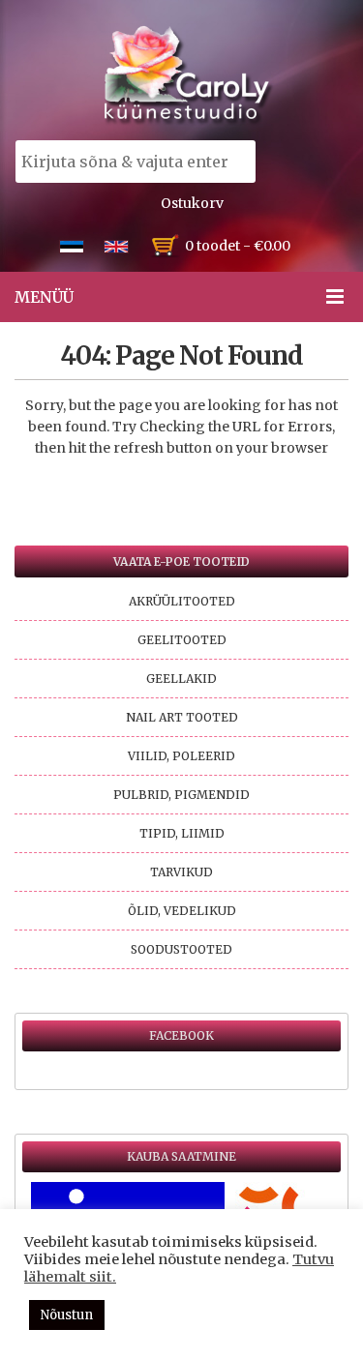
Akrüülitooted (182, 601)
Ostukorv (192, 203)
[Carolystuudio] (189, 75)
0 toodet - (237, 245)
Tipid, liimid (182, 833)
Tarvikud (181, 872)
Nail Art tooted (182, 717)
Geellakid (181, 678)
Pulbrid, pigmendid (181, 794)
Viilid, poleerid (181, 756)
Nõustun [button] (67, 1315)
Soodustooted (181, 949)
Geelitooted (182, 640)
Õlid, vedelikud (182, 910)
